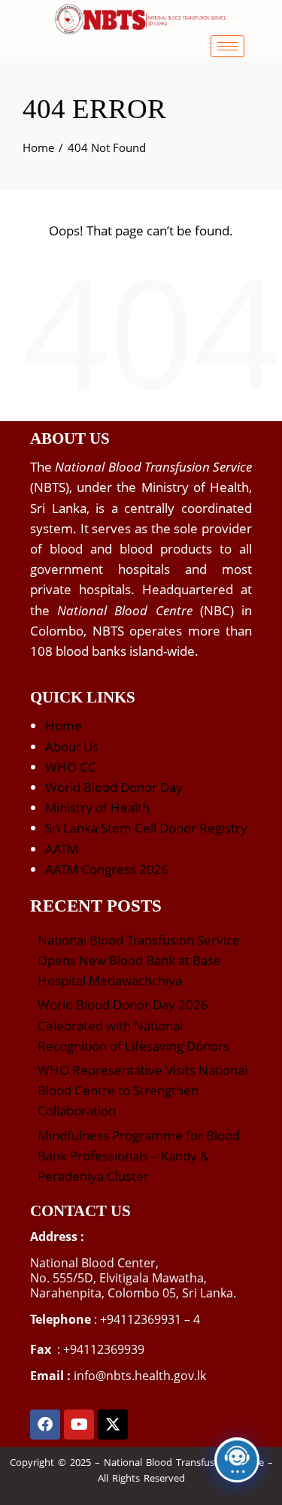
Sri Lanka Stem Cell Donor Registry (146, 827)
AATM (61, 848)
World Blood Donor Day (114, 787)
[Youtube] (79, 1424)
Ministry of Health (97, 807)
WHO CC (70, 766)
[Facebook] (45, 1424)
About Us (72, 746)
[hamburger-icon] (227, 46)
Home (63, 725)
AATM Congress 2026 (107, 869)
